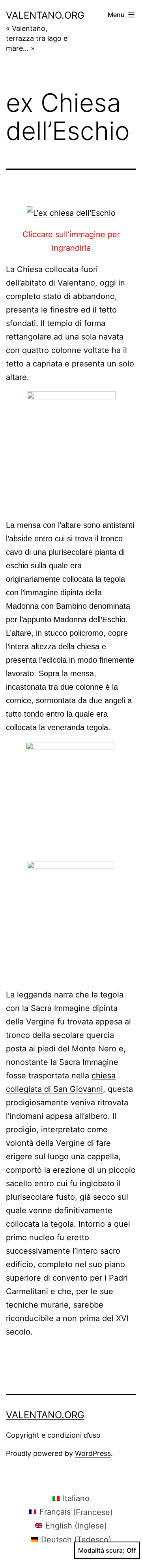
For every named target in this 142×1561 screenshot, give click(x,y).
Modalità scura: (101, 1550)
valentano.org (45, 15)
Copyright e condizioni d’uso (53, 1435)
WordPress (93, 1453)
